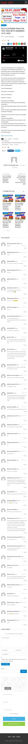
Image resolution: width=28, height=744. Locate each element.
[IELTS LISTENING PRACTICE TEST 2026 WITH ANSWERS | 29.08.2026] (8, 215)
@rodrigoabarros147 (13, 518)
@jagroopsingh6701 (12, 451)
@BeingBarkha (11, 261)
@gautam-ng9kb (11, 407)
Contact (18, 736)
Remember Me (8, 709)
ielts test (16, 144)
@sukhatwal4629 (11, 365)
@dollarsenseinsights (13, 375)
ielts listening (15, 138)
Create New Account (14, 724)
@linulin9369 (10, 491)
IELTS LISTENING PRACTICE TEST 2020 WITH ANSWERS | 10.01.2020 (14, 142)
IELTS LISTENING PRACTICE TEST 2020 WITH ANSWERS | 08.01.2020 (7, 179)
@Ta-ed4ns (10, 593)
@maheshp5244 (11, 279)
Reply (26, 248)
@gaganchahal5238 (12, 611)
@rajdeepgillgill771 (12, 500)
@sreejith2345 (11, 328)
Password (5, 702)
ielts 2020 (9, 138)
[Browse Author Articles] (14, 160)
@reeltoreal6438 (11, 469)
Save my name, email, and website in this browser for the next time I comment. (13, 660)
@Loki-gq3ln (10, 337)
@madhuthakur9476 (12, 252)
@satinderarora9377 (12, 416)
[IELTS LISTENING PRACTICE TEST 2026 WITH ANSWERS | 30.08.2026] (20, 198)
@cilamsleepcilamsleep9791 (15, 537)
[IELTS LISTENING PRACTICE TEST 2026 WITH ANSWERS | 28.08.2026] (20, 215)
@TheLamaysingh (12, 307)
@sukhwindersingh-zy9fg (14, 556)
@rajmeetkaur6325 (12, 442)
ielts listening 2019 (5, 140)
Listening (4, 25)
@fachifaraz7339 (12, 288)
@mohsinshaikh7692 (12, 384)
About (13, 736)
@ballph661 (10, 393)
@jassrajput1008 (12, 509)
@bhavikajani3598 (12, 298)
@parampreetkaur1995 (13, 243)
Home (9, 736)
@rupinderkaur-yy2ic (13, 602)
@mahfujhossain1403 (13, 478)
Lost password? (14, 713)
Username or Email (7, 694)
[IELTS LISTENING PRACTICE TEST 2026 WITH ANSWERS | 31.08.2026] (8, 198)
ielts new (11, 144)
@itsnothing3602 (11, 460)
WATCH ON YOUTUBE (6, 135)
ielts (5, 138)
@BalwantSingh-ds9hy (13, 584)
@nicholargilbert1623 (13, 270)
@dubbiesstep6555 (12, 424)
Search (2, 668)
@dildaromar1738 (12, 565)
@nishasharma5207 (12, 433)
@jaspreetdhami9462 (13, 316)
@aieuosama (10, 574)
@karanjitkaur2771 (12, 620)
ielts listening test (5, 144)
